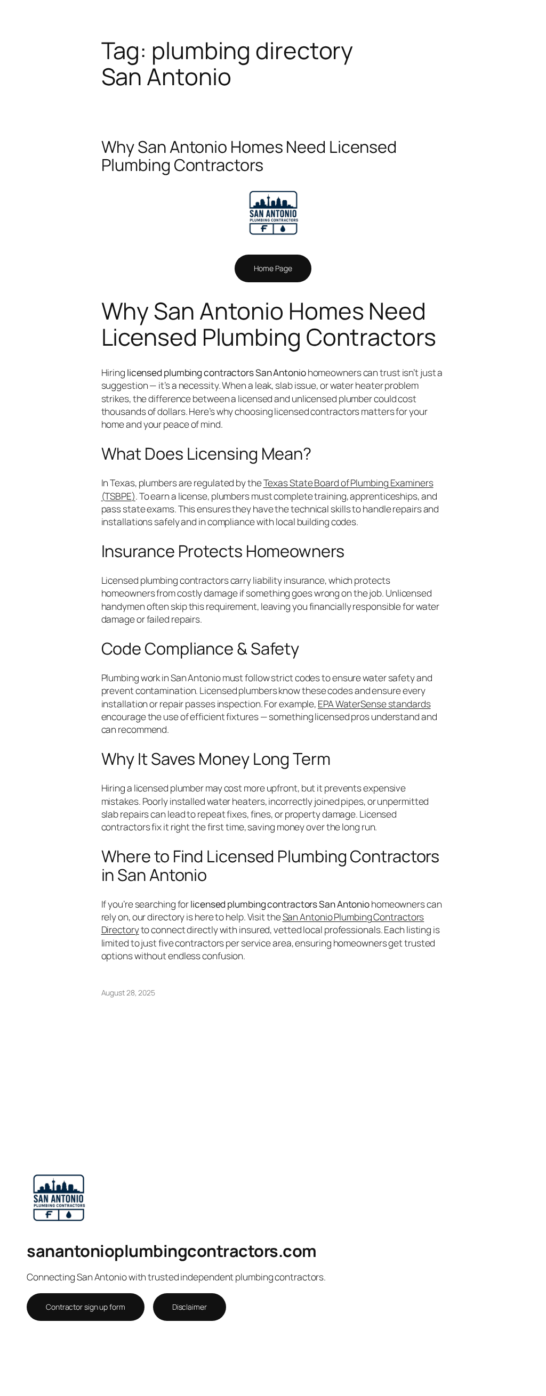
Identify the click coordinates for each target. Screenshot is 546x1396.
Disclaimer (189, 1307)
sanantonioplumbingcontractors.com (172, 1250)
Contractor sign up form (85, 1307)
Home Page (273, 268)
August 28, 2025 (128, 992)
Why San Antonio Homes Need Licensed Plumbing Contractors (249, 155)
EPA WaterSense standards (374, 703)
